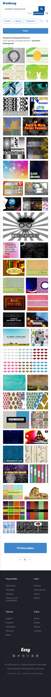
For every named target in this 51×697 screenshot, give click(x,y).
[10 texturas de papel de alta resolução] (13, 188)
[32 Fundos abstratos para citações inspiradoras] (11, 250)
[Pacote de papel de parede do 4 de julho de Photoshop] (37, 285)
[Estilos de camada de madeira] (14, 303)
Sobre (36, 618)
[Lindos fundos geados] (37, 319)
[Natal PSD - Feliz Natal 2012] (36, 437)
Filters (25, 31)
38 (25, 559)
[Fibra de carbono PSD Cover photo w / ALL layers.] (32, 527)
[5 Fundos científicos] (39, 337)
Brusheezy (11, 585)
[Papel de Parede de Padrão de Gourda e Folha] (36, 454)
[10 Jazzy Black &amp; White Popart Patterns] (35, 126)
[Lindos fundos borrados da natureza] (16, 337)
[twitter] (18, 656)
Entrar (29, 13)
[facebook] (14, 656)
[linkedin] (37, 656)
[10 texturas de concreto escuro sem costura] (14, 319)
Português (10, 626)
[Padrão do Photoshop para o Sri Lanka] (14, 268)
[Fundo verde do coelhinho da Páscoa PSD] (37, 72)
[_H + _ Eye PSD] (36, 89)
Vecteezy (10, 589)
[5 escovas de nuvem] (39, 170)
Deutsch (10, 631)
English (9, 618)
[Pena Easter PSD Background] (14, 55)
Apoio (36, 594)
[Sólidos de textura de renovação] (37, 303)
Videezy (9, 594)
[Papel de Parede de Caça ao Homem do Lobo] (13, 437)
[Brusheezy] (9, 3)
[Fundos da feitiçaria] (37, 510)
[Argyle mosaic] (37, 401)
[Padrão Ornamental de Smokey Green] (13, 285)
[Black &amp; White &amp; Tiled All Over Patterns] (15, 106)
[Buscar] (41, 9)
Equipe (37, 622)
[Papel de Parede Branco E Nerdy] (25, 226)
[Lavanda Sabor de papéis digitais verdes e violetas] (39, 420)
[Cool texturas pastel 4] (9, 527)
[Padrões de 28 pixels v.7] (12, 204)
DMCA (37, 598)
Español (9, 622)
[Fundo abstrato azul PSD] (13, 89)
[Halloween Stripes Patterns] (14, 510)
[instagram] (28, 656)
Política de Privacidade (32, 673)
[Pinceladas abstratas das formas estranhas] (37, 148)
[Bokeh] (15, 170)
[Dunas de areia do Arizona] (12, 126)
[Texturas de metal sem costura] (16, 420)
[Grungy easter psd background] (14, 72)
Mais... (9, 635)
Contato (37, 631)
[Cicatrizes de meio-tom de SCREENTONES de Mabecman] (14, 148)
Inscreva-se (38, 13)
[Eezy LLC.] (25, 650)
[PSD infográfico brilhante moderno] (39, 473)
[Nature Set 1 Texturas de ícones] (36, 188)
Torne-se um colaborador (12, 599)
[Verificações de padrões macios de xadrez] (13, 492)
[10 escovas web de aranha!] (15, 473)
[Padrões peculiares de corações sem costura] (14, 401)
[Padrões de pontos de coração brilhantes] (25, 360)
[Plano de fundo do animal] (36, 492)
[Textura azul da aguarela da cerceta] (14, 383)
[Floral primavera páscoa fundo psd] (37, 55)
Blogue (37, 626)
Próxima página (25, 548)
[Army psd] (39, 106)
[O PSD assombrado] (34, 250)
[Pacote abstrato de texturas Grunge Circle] (35, 204)
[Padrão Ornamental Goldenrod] (37, 268)
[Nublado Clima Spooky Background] (37, 383)
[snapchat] (32, 656)
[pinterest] (23, 656)
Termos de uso (13, 673)
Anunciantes (39, 589)
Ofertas (37, 585)
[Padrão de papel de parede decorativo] (13, 454)
